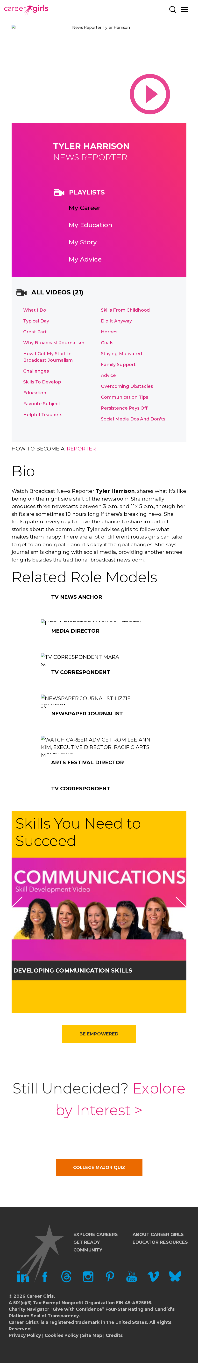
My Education (90, 225)
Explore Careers (95, 1234)
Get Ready (86, 1242)
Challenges (36, 371)
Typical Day (36, 321)
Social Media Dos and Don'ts (133, 419)
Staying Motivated (121, 353)
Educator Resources (160, 1242)
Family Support (118, 364)
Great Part (35, 332)
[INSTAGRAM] (88, 1281)
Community (87, 1250)
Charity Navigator (29, 1309)
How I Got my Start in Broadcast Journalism (48, 357)
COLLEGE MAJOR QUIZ (99, 1167)
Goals (107, 342)
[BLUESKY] (175, 1281)
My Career (84, 208)
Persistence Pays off (124, 408)
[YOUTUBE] (132, 1281)
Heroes (109, 332)
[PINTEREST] (110, 1281)
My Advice (85, 259)
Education (34, 393)
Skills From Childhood (125, 310)
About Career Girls (158, 1234)
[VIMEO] (153, 1281)
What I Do (34, 310)
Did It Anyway (116, 321)
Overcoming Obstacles (127, 386)
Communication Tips (124, 397)
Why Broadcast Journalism (53, 342)
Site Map (92, 1335)
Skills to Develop (42, 382)
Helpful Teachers (42, 414)
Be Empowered (99, 1034)
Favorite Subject (41, 403)
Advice (108, 375)
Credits (114, 1335)
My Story (83, 242)
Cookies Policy (61, 1335)
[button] (16, 908)
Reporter (81, 449)
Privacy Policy (25, 1335)
